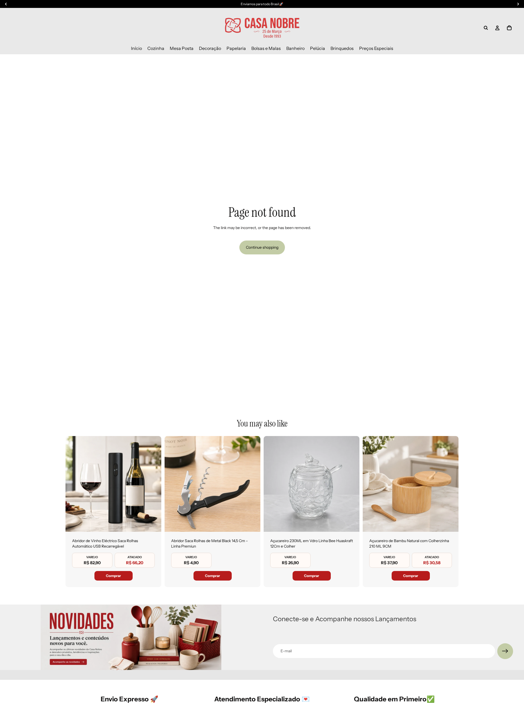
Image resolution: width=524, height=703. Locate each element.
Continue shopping (262, 247)
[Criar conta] (505, 651)
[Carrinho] (509, 28)
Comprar (113, 575)
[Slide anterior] (74, 484)
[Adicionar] (153, 523)
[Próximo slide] (153, 484)
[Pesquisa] (486, 28)
